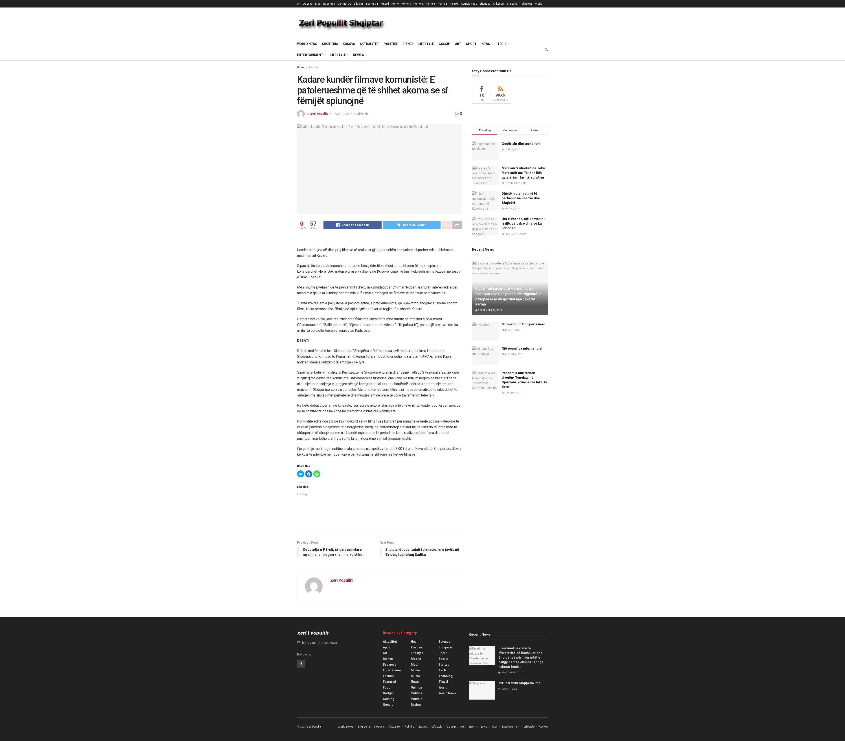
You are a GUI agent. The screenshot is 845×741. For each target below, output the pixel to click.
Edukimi (359, 3)
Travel (443, 681)
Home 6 (442, 3)
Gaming (388, 699)
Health (415, 641)
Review (358, 55)
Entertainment (310, 55)
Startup (444, 664)
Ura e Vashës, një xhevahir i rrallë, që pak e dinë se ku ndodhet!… (523, 223)
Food (387, 687)
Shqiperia (512, 3)
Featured (389, 681)
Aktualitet (369, 44)
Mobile (416, 659)
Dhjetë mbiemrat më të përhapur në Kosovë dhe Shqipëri (521, 198)
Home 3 (406, 3)
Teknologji (526, 3)
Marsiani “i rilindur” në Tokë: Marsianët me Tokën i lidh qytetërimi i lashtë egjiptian (524, 172)
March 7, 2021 (513, 392)
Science (444, 641)
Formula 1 (372, 3)
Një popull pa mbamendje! (522, 348)
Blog (318, 3)
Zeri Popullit (319, 113)
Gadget (388, 693)
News (485, 44)
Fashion (389, 676)
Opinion (416, 687)
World (538, 3)
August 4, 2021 (513, 354)
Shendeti (485, 3)
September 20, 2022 (489, 310)
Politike (391, 44)
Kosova (349, 44)
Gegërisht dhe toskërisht (521, 144)
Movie (415, 670)
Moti (414, 664)
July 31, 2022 (512, 330)
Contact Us (344, 3)
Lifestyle (426, 44)
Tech (501, 44)
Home (395, 3)
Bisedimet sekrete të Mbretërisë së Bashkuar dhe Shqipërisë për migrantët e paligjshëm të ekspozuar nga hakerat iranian (520, 657)
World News (307, 44)
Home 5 (430, 3)
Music (415, 676)
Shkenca (498, 3)
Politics (416, 693)
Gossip (444, 44)
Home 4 (418, 3)
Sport (471, 44)
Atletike (307, 3)
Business (329, 3)
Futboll (385, 3)
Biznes (407, 44)
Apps (386, 647)
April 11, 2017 (343, 113)
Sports (443, 659)
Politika (454, 3)
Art (299, 3)
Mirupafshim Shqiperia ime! (523, 324)
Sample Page (469, 3)
